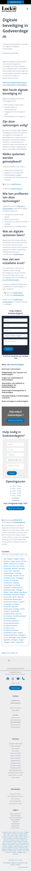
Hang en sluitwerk (15, 756)
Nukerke (22, 602)
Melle (11, 592)
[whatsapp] (13, 678)
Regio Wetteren (15, 824)
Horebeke (7, 578)
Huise (13, 578)
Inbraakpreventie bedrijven (15, 772)
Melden (6, 592)
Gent (10, 571)
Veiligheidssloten (15, 760)
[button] (15, 2)
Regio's (15, 810)
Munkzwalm (8, 597)
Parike (22, 609)
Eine (18, 832)
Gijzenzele (16, 571)
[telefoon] (23, 678)
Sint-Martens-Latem (10, 633)
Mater (13, 590)
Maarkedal (7, 590)
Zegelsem (7, 640)
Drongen (21, 564)
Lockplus (20, 860)
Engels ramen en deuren (15, 775)
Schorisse (18, 614)
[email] (18, 678)
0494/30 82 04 (16, 184)
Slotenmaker (15, 789)
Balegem (16, 559)
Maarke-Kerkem (17, 587)
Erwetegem (7, 568)
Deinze (18, 561)
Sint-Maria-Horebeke (10, 625)
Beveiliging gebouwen (15, 770)
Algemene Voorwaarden (17, 863)
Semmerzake (8, 616)
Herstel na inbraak (15, 753)
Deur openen (15, 748)
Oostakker (15, 604)
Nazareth (21, 597)
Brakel (13, 561)
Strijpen (20, 633)
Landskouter (8, 583)
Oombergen (8, 604)
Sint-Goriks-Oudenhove (11, 621)
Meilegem (19, 590)
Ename (22, 566)
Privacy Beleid (6, 863)
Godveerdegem (19, 254)
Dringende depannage (15, 743)
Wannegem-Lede (14, 637)
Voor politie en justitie (15, 803)
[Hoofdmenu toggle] (27, 9)
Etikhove (15, 568)
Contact (15, 696)
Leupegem (7, 587)
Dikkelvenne (13, 564)
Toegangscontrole (15, 763)
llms (26, 863)
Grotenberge (8, 576)
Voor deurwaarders (15, 801)
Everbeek (22, 568)
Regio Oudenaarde (15, 814)
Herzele (15, 576)
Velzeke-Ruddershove (11, 635)
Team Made (25, 867)
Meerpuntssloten (15, 758)
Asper (4, 835)
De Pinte (24, 561)
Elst (18, 566)
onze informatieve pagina (11, 280)
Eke (10, 566)
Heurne (21, 576)
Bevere (22, 559)
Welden (23, 637)
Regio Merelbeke (15, 816)
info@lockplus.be (16, 189)
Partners (18, 864)
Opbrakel (15, 606)
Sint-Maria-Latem (9, 628)
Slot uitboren (15, 751)
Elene (14, 566)
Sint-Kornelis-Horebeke (11, 623)
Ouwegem (16, 609)
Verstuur (8, 349)
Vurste (6, 637)
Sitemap (13, 864)
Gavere (6, 571)
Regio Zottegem (15, 820)
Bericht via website (15, 708)
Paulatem (7, 611)
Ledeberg (16, 583)
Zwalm (13, 642)
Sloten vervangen (15, 746)
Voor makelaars (15, 798)
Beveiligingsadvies (15, 768)
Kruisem (6, 580)
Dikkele (6, 564)
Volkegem (22, 635)
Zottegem (7, 642)
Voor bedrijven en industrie (15, 796)
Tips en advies (15, 777)
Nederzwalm (8, 602)
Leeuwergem (8, 585)
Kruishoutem (14, 580)
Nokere (15, 602)
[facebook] (7, 678)
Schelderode (15, 611)
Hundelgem (20, 578)
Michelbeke (7, 595)
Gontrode (18, 573)
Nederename (17, 599)
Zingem (21, 640)
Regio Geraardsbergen (15, 818)
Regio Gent (15, 821)
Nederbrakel (8, 599)
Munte (14, 597)
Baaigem (10, 559)
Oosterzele (7, 606)
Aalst (5, 559)
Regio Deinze (15, 826)
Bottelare (7, 561)
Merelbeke (23, 592)
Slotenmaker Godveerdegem (11, 369)
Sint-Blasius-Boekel (19, 616)
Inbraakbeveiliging (15, 765)
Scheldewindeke (9, 614)
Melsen (16, 592)
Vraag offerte (15, 710)
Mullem (22, 595)
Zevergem (14, 640)
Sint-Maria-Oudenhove (11, 630)
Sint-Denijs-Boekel (10, 618)
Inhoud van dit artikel (11, 53)
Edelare (6, 566)
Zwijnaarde (20, 642)
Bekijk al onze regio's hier (10, 653)
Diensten (15, 739)
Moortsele (15, 595)
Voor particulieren (15, 794)
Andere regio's (15, 828)
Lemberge (16, 585)
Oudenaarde (8, 609)
